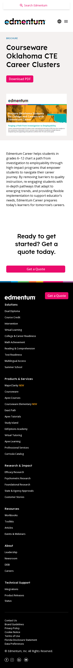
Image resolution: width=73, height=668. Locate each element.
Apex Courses (12, 398)
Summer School (13, 367)
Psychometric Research (18, 478)
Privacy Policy (12, 628)
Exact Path (10, 410)
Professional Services (17, 447)
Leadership (11, 552)
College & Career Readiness (20, 336)
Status (8, 600)
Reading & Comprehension (20, 348)
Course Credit (12, 317)
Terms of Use (12, 636)
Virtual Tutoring (13, 435)
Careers (9, 571)
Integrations (11, 589)
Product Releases (14, 595)
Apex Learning (13, 441)
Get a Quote (36, 269)
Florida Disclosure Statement (21, 640)
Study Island (11, 422)
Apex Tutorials (13, 416)
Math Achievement (15, 342)
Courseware (11, 391)
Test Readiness (13, 354)
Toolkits (9, 521)
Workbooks (11, 515)
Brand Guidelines (14, 624)
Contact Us (11, 620)
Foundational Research (17, 484)
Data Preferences (14, 643)
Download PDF (20, 79)
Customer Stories (14, 497)
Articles (9, 527)
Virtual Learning (13, 329)
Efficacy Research (14, 472)
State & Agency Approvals (19, 490)
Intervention (11, 323)
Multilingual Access (15, 361)
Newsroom (11, 558)
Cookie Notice (12, 632)
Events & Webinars (15, 534)
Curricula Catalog (14, 454)
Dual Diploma (12, 311)
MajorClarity (11, 385)
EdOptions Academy (16, 429)
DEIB (7, 564)
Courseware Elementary (21, 404)
